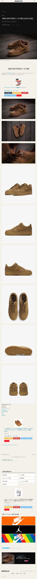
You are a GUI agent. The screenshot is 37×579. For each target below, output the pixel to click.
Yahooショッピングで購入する (10, 95)
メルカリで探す (22, 474)
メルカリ (19, 95)
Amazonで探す (5, 481)
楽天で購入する (24, 92)
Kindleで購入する (8, 92)
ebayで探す (4, 484)
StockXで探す (5, 474)
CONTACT (24, 573)
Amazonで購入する (17, 92)
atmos (3, 414)
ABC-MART (3, 415)
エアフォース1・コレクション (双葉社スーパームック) (15, 87)
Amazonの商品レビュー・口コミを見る (11, 90)
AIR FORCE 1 (10, 73)
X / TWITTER (17, 573)
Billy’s (3, 412)
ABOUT (21, 573)
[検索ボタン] (34, 1)
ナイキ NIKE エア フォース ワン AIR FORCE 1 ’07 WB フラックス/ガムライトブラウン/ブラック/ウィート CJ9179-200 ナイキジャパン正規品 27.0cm (18, 430)
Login (34, 454)
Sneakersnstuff (4, 410)
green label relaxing (5, 411)
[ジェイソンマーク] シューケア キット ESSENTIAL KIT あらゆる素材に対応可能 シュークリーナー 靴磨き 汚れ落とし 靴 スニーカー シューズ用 (18, 500)
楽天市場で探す (22, 478)
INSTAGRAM (12, 573)
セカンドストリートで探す (7, 478)
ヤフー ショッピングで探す (24, 481)
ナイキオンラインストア (6, 408)
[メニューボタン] (2, 1)
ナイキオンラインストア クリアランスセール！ (10, 444)
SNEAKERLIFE (18, 1)
